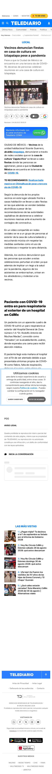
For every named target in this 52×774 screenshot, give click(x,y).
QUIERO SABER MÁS (15, 399)
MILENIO (12, 763)
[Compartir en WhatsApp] (6, 116)
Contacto (40, 688)
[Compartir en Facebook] (11, 116)
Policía (33, 29)
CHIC (35, 763)
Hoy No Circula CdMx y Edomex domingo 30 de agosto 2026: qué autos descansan (30, 562)
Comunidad (21, 29)
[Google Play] (17, 740)
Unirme (37, 132)
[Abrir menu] (3, 23)
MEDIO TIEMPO (24, 763)
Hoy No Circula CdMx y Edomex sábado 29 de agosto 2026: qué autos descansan (32, 548)
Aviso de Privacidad (20, 683)
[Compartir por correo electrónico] (27, 116)
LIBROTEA (27, 770)
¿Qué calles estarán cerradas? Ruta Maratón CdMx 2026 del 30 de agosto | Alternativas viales (32, 589)
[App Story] (35, 740)
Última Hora (7, 29)
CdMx (15, 16)
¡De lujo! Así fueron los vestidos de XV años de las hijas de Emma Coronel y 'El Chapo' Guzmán (31, 576)
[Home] (26, 23)
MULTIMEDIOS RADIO (35, 766)
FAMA (43, 763)
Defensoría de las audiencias (21, 688)
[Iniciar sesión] (49, 23)
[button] (44, 116)
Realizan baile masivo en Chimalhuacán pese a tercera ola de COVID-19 (25, 184)
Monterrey (27, 16)
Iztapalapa (18, 151)
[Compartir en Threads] (22, 116)
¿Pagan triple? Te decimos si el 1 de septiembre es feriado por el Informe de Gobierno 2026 (32, 535)
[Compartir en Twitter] (17, 116)
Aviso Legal (37, 683)
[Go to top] (46, 675)
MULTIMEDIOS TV (17, 766)
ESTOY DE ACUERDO (36, 399)
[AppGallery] (25, 748)
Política (43, 29)
